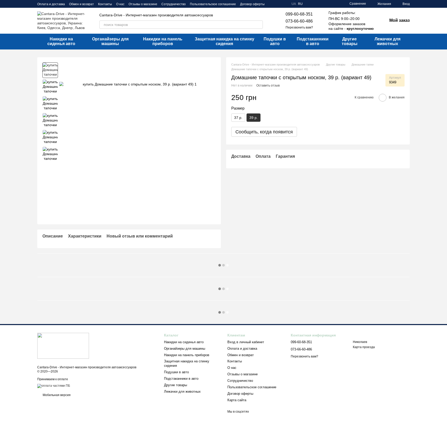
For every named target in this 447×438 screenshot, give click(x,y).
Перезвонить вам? (299, 27)
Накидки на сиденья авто (61, 41)
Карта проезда (364, 347)
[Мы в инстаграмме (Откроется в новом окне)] (284, 4)
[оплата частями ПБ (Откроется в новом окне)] (53, 385)
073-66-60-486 (299, 21)
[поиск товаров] (259, 24)
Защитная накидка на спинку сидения (224, 41)
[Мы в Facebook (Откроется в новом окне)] (272, 4)
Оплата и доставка (51, 4)
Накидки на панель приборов (162, 41)
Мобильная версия (56, 395)
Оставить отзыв (268, 85)
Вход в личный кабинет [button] (245, 342)
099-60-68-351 (299, 14)
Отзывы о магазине (143, 4)
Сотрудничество (173, 4)
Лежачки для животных (387, 41)
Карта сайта (236, 400)
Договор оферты (252, 4)
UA (294, 3)
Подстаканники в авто (313, 41)
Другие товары (349, 41)
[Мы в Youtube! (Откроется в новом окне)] (278, 4)
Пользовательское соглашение (213, 4)
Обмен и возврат (81, 4)
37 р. (238, 117)
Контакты (105, 4)
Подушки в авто (275, 41)
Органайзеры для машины (110, 41)
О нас (120, 4)
